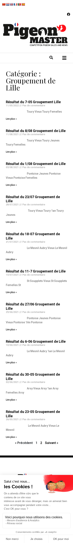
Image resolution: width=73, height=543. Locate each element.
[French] (15, 4)
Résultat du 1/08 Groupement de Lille (36, 164)
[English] (11, 4)
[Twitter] (15, 59)
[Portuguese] (19, 4)
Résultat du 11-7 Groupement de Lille (36, 271)
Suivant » (51, 443)
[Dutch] (7, 4)
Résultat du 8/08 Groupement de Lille (36, 131)
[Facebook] (68, 14)
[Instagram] (23, 59)
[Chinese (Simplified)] (3, 4)
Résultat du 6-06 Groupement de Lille (36, 341)
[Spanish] (23, 4)
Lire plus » (11, 119)
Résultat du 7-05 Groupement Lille (33, 102)
